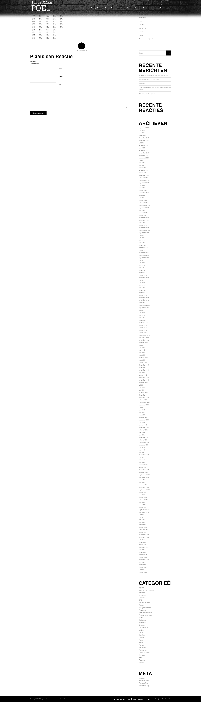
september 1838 (144, 490)
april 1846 (142, 372)
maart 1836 (142, 505)
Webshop (142, 660)
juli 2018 (141, 235)
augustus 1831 (144, 547)
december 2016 (144, 277)
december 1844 (144, 395)
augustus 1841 (144, 445)
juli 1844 (141, 407)
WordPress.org (144, 685)
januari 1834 (143, 527)
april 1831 (142, 550)
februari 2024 (143, 150)
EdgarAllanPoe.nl (144, 602)
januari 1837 (143, 497)
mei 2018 (142, 240)
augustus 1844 (144, 405)
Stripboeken (143, 647)
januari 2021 (143, 200)
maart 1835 (142, 525)
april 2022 (142, 188)
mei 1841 (142, 450)
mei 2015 (142, 315)
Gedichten (142, 620)
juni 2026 (142, 130)
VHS (140, 657)
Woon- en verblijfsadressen (148, 39)
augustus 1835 (144, 512)
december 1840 (144, 455)
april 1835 (142, 522)
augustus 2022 (144, 183)
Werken (141, 35)
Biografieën (142, 595)
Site (60, 84)
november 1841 (144, 437)
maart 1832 (142, 542)
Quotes (141, 25)
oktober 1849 (143, 342)
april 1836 (142, 502)
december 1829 (144, 559)
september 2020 (144, 205)
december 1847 (144, 365)
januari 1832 (143, 545)
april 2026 (142, 133)
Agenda (141, 587)
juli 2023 (141, 160)
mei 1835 (142, 520)
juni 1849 (142, 347)
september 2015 (144, 305)
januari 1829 (143, 567)
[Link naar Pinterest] (162, 699)
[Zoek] (168, 7)
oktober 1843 (143, 417)
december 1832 (144, 535)
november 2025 (144, 140)
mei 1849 (142, 350)
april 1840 (142, 462)
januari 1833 (143, 532)
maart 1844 (142, 415)
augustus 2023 (144, 158)
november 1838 (144, 487)
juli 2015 (141, 310)
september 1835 (144, 510)
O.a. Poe (142, 635)
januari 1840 (143, 467)
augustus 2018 (144, 233)
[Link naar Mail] (169, 699)
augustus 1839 (144, 477)
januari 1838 (143, 492)
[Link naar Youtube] (165, 699)
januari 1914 (143, 327)
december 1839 (144, 470)
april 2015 (142, 317)
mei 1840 (142, 460)
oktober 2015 (143, 302)
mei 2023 (142, 163)
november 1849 (144, 340)
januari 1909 (143, 332)
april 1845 (142, 390)
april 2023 (142, 165)
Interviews (142, 622)
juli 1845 (141, 385)
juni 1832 (142, 540)
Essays (141, 605)
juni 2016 (142, 282)
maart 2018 (142, 245)
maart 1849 (142, 355)
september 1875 (144, 335)
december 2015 (144, 297)
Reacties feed (143, 683)
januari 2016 (143, 295)
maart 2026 (142, 135)
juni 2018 (142, 238)
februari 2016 (143, 292)
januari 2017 (143, 275)
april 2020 (142, 210)
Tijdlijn (141, 32)
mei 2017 (142, 265)
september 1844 (144, 402)
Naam (60, 69)
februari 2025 (143, 145)
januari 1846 (143, 375)
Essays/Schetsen (145, 607)
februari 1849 (143, 357)
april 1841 (142, 452)
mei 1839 (142, 480)
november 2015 (144, 300)
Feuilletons (142, 610)
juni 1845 (142, 387)
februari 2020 (143, 213)
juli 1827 (141, 569)
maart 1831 (142, 552)
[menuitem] (76, 7)
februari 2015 (143, 322)
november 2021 (144, 193)
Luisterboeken (143, 627)
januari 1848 (143, 362)
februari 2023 (143, 170)
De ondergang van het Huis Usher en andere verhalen (153, 75)
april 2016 (142, 287)
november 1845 (144, 380)
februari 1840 (143, 465)
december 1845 (144, 377)
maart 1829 (142, 564)
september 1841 (144, 442)
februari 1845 (143, 392)
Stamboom (142, 28)
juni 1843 (142, 422)
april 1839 (142, 482)
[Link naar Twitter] (155, 699)
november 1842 (144, 427)
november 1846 (144, 370)
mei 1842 (142, 432)
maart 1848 (142, 360)
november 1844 (144, 397)
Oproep (141, 637)
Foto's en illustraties (145, 615)
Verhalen (142, 655)
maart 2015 (142, 320)
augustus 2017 (144, 258)
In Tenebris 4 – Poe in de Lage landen (149, 79)
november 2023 (144, 153)
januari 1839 (143, 485)
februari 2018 (143, 248)
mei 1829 (142, 562)
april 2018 (142, 243)
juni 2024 (142, 148)
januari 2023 (143, 173)
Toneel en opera (144, 652)
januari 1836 (143, 507)
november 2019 (144, 220)
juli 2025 (141, 143)
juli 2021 (141, 198)
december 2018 (144, 228)
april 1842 (142, 435)
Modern (141, 630)
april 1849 (142, 352)
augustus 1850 (144, 337)
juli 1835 (141, 515)
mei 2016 (142, 285)
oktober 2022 (143, 178)
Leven (141, 21)
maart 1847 (142, 367)
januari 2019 (143, 225)
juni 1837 (142, 495)
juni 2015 (142, 312)
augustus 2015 (144, 307)
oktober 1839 (143, 472)
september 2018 (144, 230)
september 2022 (144, 180)
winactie (141, 662)
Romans (141, 645)
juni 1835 (142, 517)
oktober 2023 (143, 155)
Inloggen (141, 678)
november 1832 (144, 537)
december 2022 (144, 175)
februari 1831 (143, 555)
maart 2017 (142, 270)
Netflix (141, 632)
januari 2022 (143, 190)
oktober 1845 (143, 382)
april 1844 (142, 412)
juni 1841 (142, 447)
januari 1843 (143, 425)
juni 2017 (142, 263)
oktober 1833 (143, 530)
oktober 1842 (143, 430)
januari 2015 (143, 325)
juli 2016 (141, 280)
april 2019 (142, 223)
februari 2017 (143, 272)
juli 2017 (141, 260)
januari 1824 (143, 572)
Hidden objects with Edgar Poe (147, 93)
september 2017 (144, 255)
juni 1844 (142, 410)
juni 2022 (142, 185)
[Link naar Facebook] (158, 699)
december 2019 (144, 218)
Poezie (141, 640)
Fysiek (141, 617)
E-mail (60, 76)
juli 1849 (141, 345)
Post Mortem (142, 83)
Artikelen (142, 592)
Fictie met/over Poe (145, 612)
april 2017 (142, 267)
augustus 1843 (144, 420)
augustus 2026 (144, 128)
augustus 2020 (144, 208)
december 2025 (144, 138)
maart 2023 (142, 168)
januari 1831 (143, 557)
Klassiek (142, 625)
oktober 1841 (143, 440)
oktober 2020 (143, 203)
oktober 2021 (143, 195)
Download (142, 597)
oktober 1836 (143, 500)
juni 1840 (142, 457)
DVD (140, 600)
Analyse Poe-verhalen (146, 590)
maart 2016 (142, 290)
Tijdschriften (143, 650)
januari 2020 (143, 215)
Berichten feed (144, 680)
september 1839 (144, 475)
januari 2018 (143, 250)
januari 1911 (143, 330)
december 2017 (144, 253)
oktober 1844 (143, 400)
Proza (141, 642)
